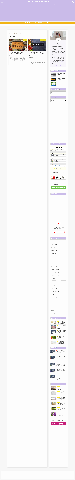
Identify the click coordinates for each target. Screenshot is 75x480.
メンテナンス (54, 294)
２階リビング (54, 250)
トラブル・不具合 (55, 291)
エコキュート (54, 288)
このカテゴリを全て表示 (58, 165)
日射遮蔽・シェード (55, 275)
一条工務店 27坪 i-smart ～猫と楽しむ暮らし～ (37, 1)
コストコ (53, 313)
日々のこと (54, 300)
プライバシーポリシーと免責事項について (38, 473)
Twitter (41, 4)
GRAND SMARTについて (56, 241)
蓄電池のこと (54, 285)
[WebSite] (56, 65)
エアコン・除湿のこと (56, 272)
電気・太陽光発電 (55, 278)
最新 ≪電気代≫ (29, 4)
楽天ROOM (51, 4)
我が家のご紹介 (22, 4)
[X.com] (58, 65)
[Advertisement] (37, 13)
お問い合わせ (56, 4)
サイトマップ (27, 473)
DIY (52, 263)
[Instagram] (60, 65)
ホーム (18, 4)
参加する (65, 166)
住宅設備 (53, 253)
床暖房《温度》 (36, 4)
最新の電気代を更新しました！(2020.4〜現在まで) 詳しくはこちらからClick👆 (37, 22)
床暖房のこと (54, 266)
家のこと (53, 247)
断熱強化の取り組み (55, 269)
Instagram (45, 4)
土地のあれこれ (54, 310)
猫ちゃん (53, 307)
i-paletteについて (54, 244)
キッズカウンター (55, 256)
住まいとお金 (54, 297)
